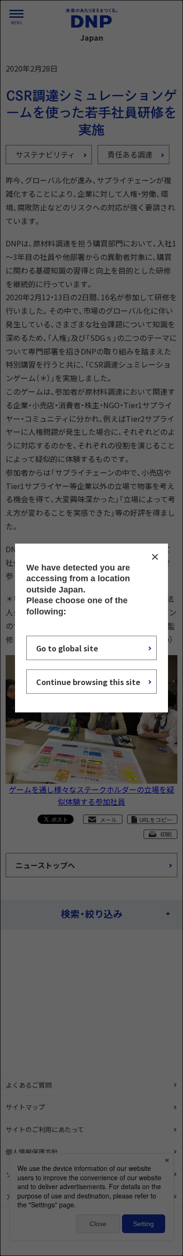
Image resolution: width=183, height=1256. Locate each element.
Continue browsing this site (88, 681)
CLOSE (154, 557)
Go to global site (67, 647)
